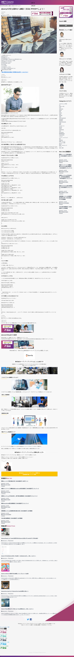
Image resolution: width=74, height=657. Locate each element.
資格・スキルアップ (63, 145)
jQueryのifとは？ (4, 56)
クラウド (61, 136)
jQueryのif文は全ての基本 (6, 69)
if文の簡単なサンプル (5, 57)
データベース (61, 125)
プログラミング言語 (63, 103)
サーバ (60, 146)
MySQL (60, 127)
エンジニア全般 (62, 142)
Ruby (60, 114)
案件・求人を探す (34, 8)
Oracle (60, 128)
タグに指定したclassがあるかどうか (8, 68)
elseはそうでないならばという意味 (8, 60)
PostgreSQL (61, 129)
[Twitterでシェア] (28, 620)
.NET (60, 116)
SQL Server (61, 132)
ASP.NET (61, 120)
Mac (60, 138)
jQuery (60, 110)
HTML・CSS (61, 106)
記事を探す (33, 5)
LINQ (60, 123)
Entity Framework (62, 121)
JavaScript (3, 493)
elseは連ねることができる (6, 61)
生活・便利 (61, 147)
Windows (3, 486)
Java (60, 107)
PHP (60, 111)
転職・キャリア (62, 141)
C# (59, 105)
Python (60, 112)
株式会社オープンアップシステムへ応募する (29, 473)
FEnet (36, 652)
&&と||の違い (3, 64)
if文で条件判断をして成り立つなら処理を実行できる (11, 59)
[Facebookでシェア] (31, 620)
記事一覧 (33, 2)
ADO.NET (61, 119)
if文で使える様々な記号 (5, 63)
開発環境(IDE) (62, 133)
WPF (60, 124)
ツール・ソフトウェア (63, 137)
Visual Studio (61, 134)
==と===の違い (4, 65)
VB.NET (60, 115)
